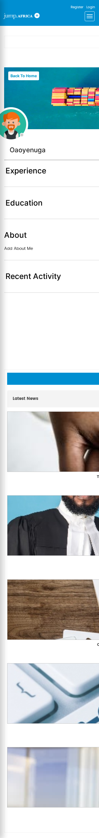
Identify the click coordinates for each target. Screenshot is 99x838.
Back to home (23, 75)
